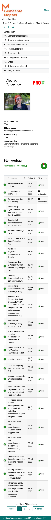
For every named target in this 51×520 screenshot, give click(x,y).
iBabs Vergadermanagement (17, 518)
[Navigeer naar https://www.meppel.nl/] (12, 10)
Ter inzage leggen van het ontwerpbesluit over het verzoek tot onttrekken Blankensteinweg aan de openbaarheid (16, 408)
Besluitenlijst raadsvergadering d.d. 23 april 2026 (15, 323)
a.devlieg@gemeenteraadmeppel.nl (18, 131)
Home (5, 23)
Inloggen (39, 518)
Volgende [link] (38, 509)
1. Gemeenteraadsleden (27, 23)
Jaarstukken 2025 (15, 359)
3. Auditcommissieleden (16, 44)
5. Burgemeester (13, 53)
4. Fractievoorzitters (14, 49)
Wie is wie (13, 23)
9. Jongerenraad (12, 70)
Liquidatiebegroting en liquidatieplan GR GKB (16, 368)
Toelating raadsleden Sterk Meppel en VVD (16, 241)
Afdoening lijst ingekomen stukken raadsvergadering (16, 288)
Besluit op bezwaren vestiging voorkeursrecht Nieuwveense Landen (16, 336)
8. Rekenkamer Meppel (16, 66)
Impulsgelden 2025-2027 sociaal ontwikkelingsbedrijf (16, 350)
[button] (24, 178)
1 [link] (19, 509)
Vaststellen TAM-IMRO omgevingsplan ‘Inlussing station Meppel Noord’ (14, 427)
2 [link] (24, 509)
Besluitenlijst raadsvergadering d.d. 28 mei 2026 (15, 223)
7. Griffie (9, 62)
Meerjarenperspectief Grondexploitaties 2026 (16, 379)
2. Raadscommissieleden (17, 40)
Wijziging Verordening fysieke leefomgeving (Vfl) (16, 278)
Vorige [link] (11, 509)
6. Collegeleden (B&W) (16, 57)
